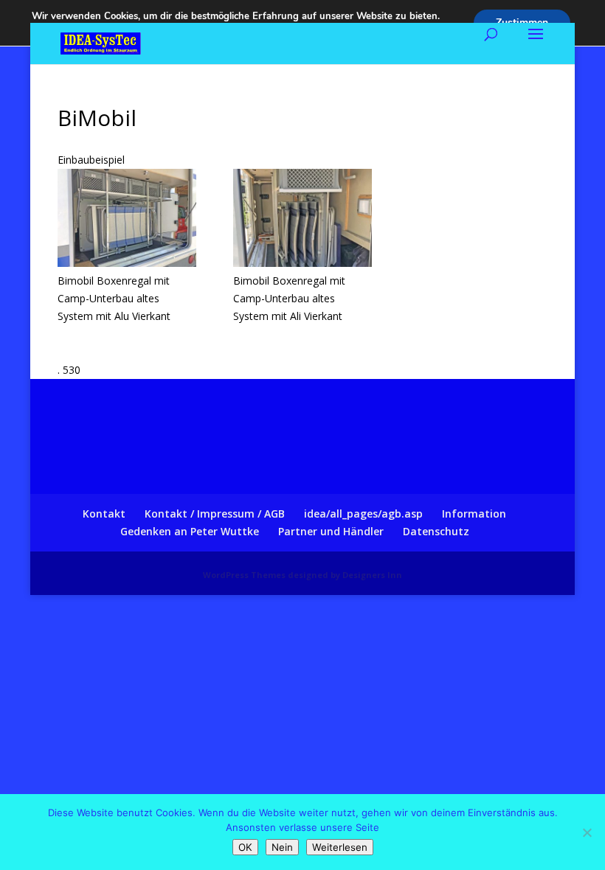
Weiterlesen (339, 847)
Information (474, 514)
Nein (282, 847)
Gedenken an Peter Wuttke (189, 531)
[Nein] (586, 832)
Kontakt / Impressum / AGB (215, 514)
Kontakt (104, 514)
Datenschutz (436, 531)
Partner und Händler (331, 531)
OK (245, 847)
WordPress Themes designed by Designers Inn (302, 574)
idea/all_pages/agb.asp (363, 514)
